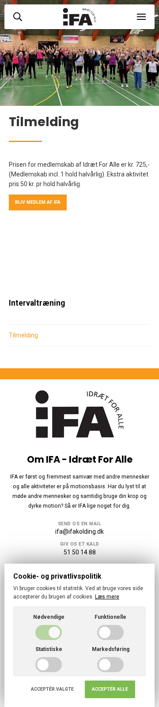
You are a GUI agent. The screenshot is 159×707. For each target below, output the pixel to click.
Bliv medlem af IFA (38, 202)
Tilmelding (23, 335)
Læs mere (107, 597)
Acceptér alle (110, 689)
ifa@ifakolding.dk (79, 531)
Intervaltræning (37, 303)
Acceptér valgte (52, 689)
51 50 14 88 (80, 552)
